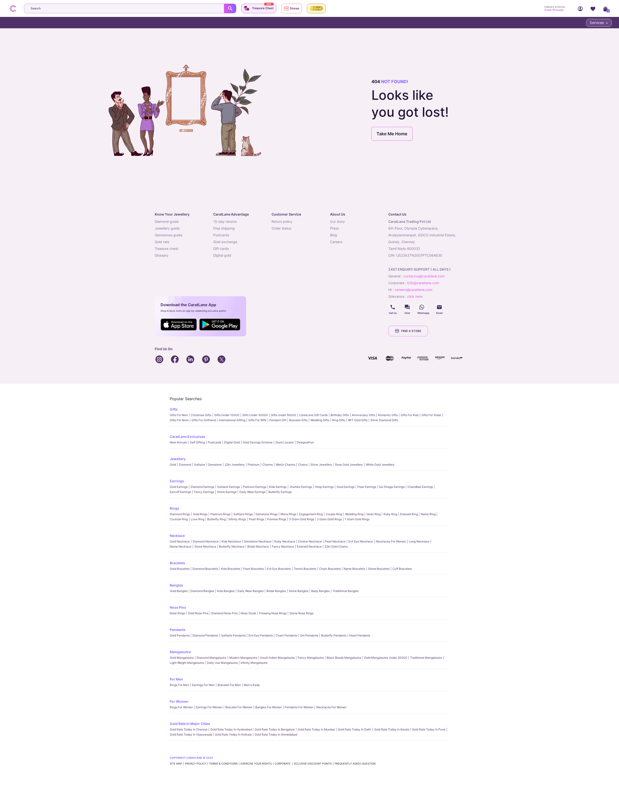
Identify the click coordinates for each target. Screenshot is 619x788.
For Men (176, 679)
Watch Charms (285, 464)
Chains (303, 464)
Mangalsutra (180, 652)
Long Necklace (419, 541)
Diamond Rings (180, 514)
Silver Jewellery (321, 464)
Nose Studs (248, 613)
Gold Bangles (179, 591)
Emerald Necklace (309, 546)
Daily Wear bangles (250, 591)
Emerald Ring (409, 514)
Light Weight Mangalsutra (187, 663)
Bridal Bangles (276, 591)
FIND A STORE (411, 331)
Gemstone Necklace (258, 541)
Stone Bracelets (379, 569)
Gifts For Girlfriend (204, 420)
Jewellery (178, 459)
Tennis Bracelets (305, 569)
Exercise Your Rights (256, 763)
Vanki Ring (373, 514)
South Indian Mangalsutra (277, 657)
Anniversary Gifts (363, 415)
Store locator (284, 442)
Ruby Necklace (284, 541)
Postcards (214, 442)
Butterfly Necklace (231, 546)
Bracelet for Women (238, 707)
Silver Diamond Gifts (384, 420)
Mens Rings (288, 514)
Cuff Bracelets (402, 569)
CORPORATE (283, 763)
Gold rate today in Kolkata (233, 734)
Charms (267, 464)
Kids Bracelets (230, 569)
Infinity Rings (237, 519)
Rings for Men (179, 685)
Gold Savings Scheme (258, 442)
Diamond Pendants (205, 635)
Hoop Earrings (324, 487)
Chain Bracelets (330, 569)
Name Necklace (181, 546)
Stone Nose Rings (301, 613)
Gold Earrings (179, 487)
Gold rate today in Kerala (391, 729)
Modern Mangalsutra (243, 657)
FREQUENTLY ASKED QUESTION (355, 763)
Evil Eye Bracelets (279, 569)
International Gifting (232, 420)
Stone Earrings (226, 492)
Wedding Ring (354, 514)
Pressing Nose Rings (273, 613)
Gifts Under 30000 (255, 415)
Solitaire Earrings (228, 487)
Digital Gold (232, 442)
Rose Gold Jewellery (349, 464)
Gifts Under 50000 (283, 415)
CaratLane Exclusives (187, 436)
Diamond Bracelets (205, 569)
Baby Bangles (320, 591)
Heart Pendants (359, 635)
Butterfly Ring (216, 519)
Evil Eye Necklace (360, 541)
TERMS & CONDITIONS (223, 763)
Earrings (177, 481)
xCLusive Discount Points (313, 763)
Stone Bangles (298, 591)
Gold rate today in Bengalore (275, 729)
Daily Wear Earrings (252, 492)
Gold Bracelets (180, 569)
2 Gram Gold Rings (329, 519)
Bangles (176, 585)
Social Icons (392, 307)
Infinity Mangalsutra (254, 663)
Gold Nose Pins (198, 613)
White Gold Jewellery (380, 464)
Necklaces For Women (391, 541)
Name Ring (428, 514)
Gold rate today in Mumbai (316, 729)
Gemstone (215, 464)
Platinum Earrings (254, 487)
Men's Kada (252, 685)
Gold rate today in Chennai (188, 729)
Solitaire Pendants (233, 635)
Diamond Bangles (202, 591)
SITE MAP (176, 763)
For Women (179, 701)
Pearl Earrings (366, 487)
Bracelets (177, 563)
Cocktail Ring (179, 519)
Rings (174, 508)
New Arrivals (178, 442)
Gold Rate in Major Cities (190, 724)
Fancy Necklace (283, 546)
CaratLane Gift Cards (313, 415)
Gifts (174, 409)
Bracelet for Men (229, 685)
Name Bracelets (354, 569)
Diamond (185, 464)
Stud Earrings (345, 487)
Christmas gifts (201, 415)
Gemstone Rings (267, 514)
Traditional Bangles (346, 591)
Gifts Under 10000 (226, 415)
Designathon (305, 442)
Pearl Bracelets (253, 569)
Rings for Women (181, 707)
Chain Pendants (286, 635)
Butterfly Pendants (333, 635)
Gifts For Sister (431, 415)
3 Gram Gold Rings (301, 519)
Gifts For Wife (257, 420)
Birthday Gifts (340, 415)
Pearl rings (256, 519)
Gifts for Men (179, 415)
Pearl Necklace (335, 541)
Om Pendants (309, 635)
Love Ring (197, 519)
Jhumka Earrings (300, 487)
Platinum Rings (220, 514)
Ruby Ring (390, 514)
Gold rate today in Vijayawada (191, 734)
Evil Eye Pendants (261, 635)
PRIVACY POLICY (195, 763)
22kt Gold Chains (336, 546)
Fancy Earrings (204, 492)
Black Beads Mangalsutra (344, 657)
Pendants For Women (299, 707)
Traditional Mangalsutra (426, 657)
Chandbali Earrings (420, 487)
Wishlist (593, 8)
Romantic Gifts (388, 415)
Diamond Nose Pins (224, 613)
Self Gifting (197, 442)
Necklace (177, 536)
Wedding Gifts (319, 420)
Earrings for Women (209, 707)
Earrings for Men (203, 685)
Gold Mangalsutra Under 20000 (385, 657)
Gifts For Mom (179, 420)
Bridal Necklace (258, 546)
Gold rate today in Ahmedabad (276, 734)
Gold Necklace (180, 541)
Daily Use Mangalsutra (222, 663)
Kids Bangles (226, 591)
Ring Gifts (338, 420)
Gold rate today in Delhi (354, 729)
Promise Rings (276, 519)
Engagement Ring (311, 514)
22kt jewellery (235, 464)
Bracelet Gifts (298, 420)
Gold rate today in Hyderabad (231, 729)
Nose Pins (178, 607)
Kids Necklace (231, 541)
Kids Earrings (278, 487)
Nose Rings (177, 613)
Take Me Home (391, 133)
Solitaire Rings (243, 514)
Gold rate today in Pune (428, 729)
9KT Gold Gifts (358, 420)
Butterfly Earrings (280, 492)
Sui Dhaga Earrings (392, 487)
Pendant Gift (277, 420)
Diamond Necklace (206, 541)
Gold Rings (200, 514)
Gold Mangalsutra (182, 657)
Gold (173, 464)
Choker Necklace (310, 541)
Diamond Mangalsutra (211, 657)
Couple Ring (334, 514)
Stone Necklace (205, 546)
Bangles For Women (268, 707)
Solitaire (199, 464)
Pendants (177, 630)
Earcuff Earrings (180, 492)
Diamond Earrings (202, 487)
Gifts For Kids (410, 415)
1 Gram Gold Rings (357, 519)
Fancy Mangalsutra (311, 657)
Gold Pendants (180, 635)
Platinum (253, 464)
